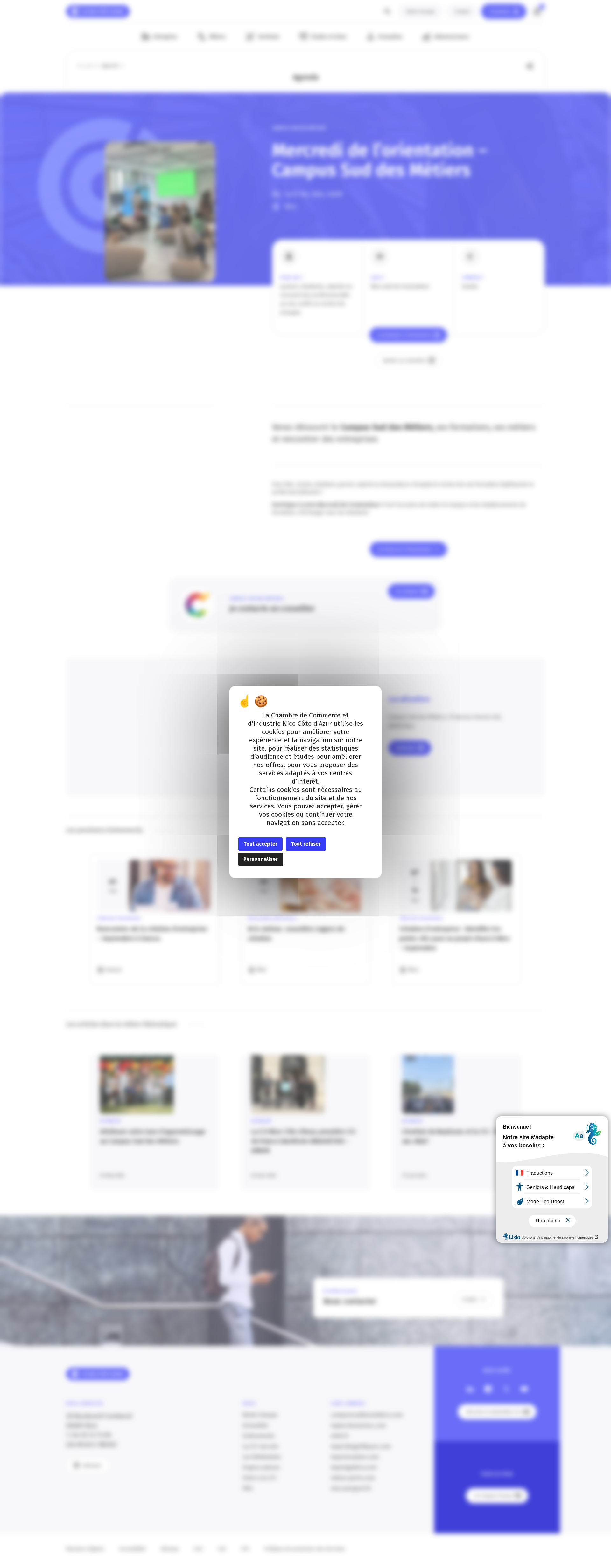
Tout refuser (306, 844)
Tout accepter (260, 844)
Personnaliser (260, 859)
